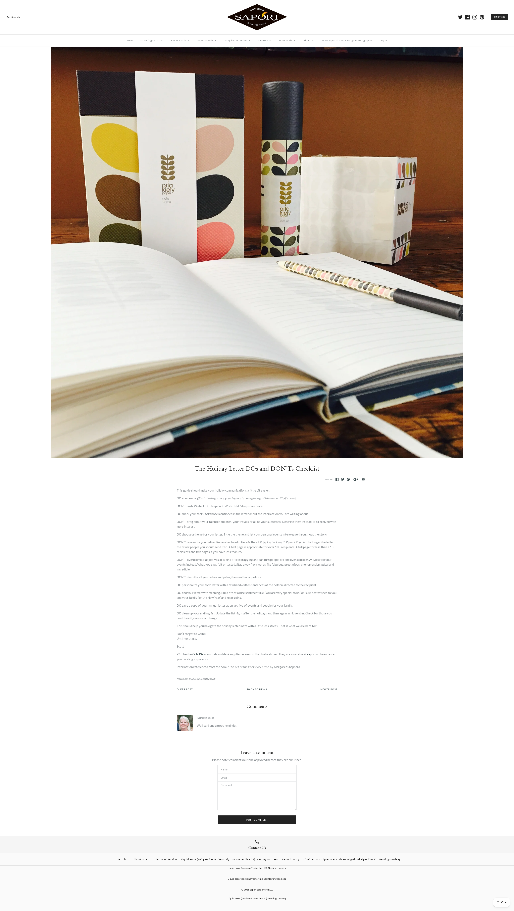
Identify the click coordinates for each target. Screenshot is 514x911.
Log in (383, 40)
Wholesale (287, 40)
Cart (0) (499, 16)
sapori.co (313, 654)
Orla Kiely (199, 654)
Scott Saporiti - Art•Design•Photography (347, 40)
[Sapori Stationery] (257, 6)
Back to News (257, 689)
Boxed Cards (180, 40)
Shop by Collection (237, 40)
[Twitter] (460, 17)
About (308, 40)
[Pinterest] (482, 17)
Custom (264, 40)
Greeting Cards (152, 40)
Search (121, 859)
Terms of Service (166, 859)
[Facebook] (467, 17)
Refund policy (290, 859)
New (130, 40)
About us (141, 859)
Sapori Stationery (259, 889)
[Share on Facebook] (337, 479)
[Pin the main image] (348, 479)
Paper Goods (207, 40)
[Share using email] (363, 479)
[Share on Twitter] (342, 479)
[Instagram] (474, 17)
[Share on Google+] (355, 479)
